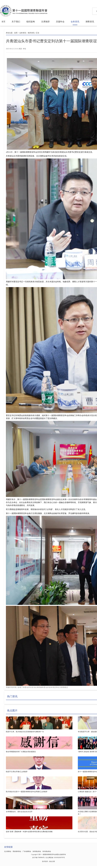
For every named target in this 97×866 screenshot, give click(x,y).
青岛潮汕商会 (46, 851)
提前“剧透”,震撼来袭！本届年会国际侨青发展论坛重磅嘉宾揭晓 (29, 831)
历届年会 (60, 21)
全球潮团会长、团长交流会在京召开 (19, 812)
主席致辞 (45, 21)
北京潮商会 (7, 851)
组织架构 (30, 21)
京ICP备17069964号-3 (39, 857)
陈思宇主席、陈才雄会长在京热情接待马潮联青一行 (25, 732)
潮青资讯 (90, 21)
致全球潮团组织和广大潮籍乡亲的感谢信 (21, 752)
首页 (3, 22)
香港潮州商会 (17, 851)
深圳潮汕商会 (37, 851)
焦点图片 (12, 710)
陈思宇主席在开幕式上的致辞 (16, 772)
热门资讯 (12, 696)
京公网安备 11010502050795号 (55, 857)
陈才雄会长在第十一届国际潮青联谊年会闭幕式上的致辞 (26, 792)
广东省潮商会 (27, 851)
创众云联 (52, 861)
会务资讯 (75, 21)
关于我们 (16, 21)
